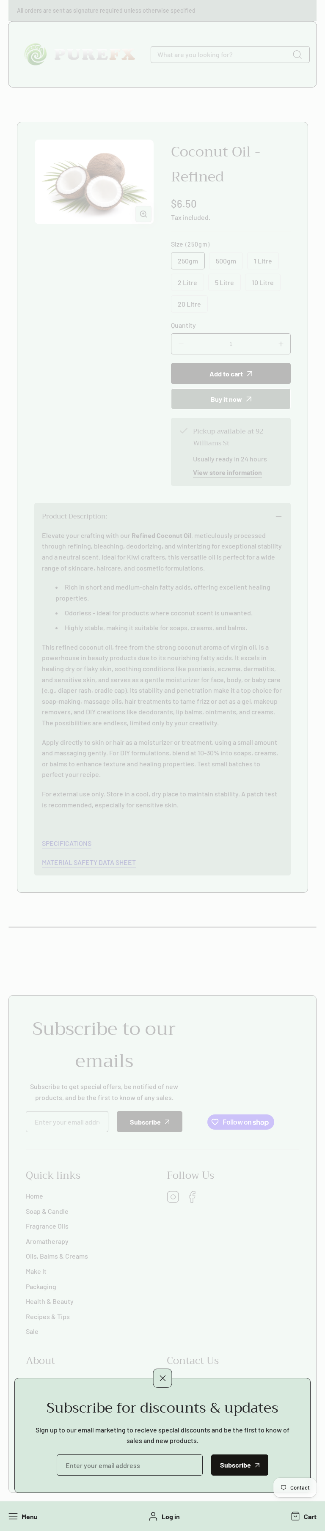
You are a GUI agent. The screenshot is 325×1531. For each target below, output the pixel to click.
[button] (303, 1516)
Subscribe (235, 1465)
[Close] (162, 1378)
